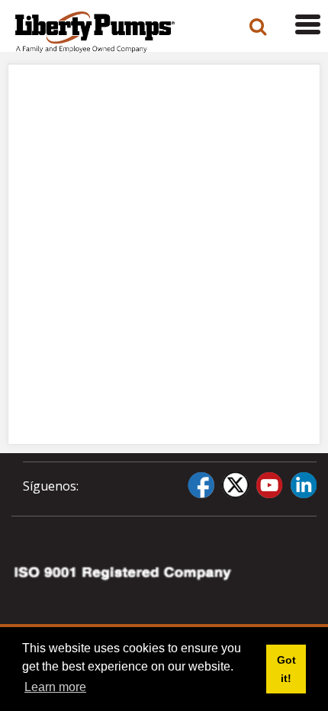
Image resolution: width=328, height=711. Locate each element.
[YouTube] (269, 485)
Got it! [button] (286, 669)
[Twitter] (235, 485)
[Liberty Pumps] (111, 32)
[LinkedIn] (303, 485)
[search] (258, 27)
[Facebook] (201, 485)
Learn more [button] (55, 686)
